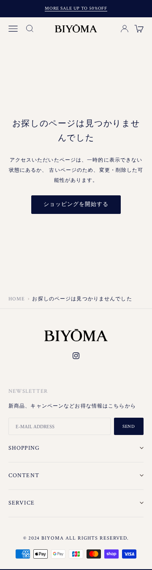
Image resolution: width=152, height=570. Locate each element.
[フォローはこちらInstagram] (76, 355)
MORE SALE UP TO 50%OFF (76, 8)
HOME (16, 299)
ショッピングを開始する (76, 204)
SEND (129, 427)
